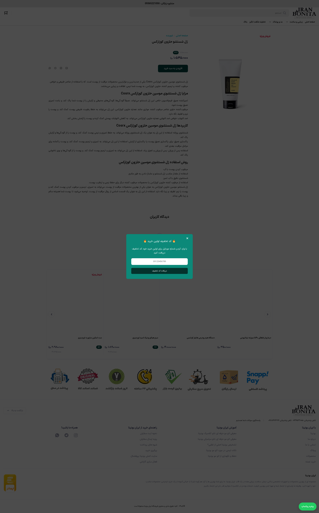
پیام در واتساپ (307, 506)
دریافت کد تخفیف (159, 270)
